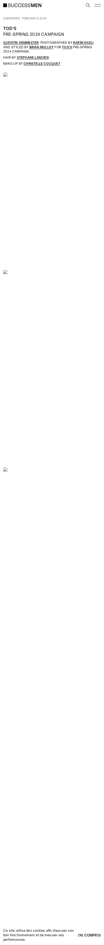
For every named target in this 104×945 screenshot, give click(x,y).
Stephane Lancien (33, 57)
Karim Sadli (83, 43)
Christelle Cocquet (41, 64)
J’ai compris (89, 935)
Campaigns (11, 18)
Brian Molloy (41, 47)
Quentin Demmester (21, 43)
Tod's (67, 47)
